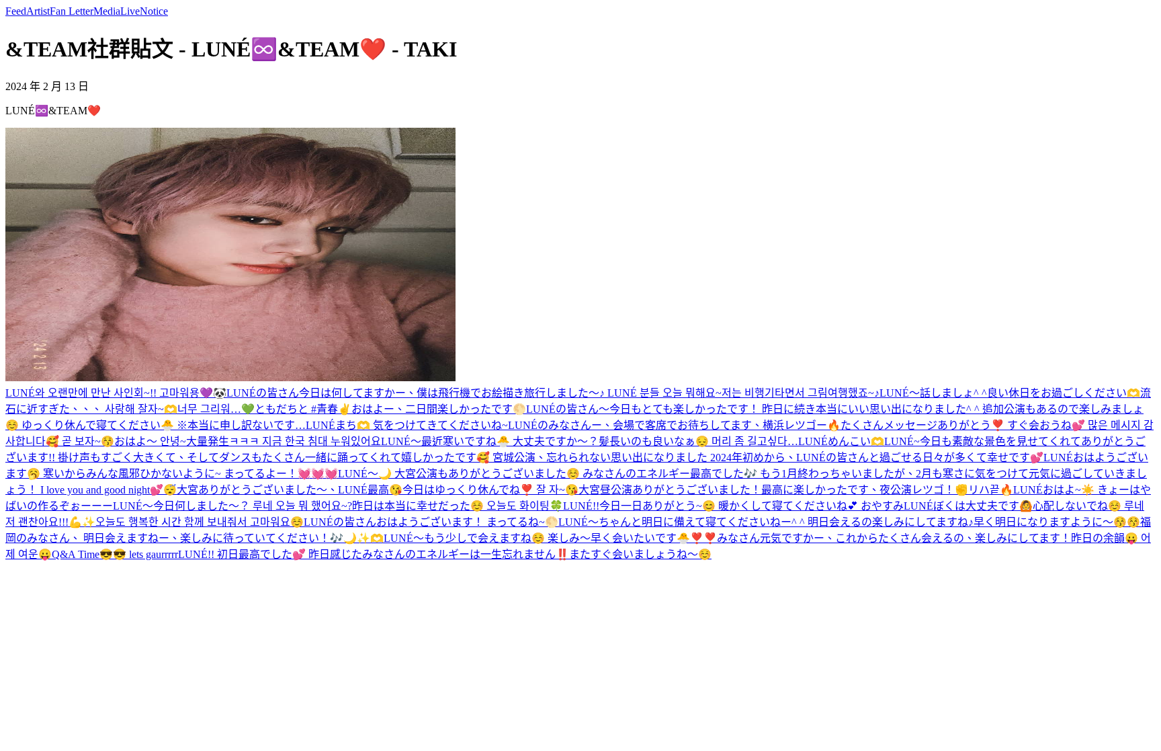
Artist (38, 11)
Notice (154, 11)
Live (130, 11)
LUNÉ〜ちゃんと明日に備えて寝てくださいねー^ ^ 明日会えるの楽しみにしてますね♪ (766, 522)
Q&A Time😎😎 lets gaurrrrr (115, 554)
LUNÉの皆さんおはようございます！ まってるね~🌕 (431, 522)
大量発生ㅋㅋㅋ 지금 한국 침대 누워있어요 (283, 441)
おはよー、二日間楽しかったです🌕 (438, 409)
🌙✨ (356, 538)
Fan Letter (71, 11)
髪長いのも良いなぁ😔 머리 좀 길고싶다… (698, 441)
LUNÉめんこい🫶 (841, 441)
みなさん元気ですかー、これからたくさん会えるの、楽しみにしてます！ (894, 538)
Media (106, 11)
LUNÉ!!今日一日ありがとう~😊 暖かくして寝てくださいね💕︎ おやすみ (733, 506)
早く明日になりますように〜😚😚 (1057, 522)
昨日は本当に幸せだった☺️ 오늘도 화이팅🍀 (457, 506)
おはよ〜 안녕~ (150, 441)
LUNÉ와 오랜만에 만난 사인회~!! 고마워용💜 (109, 393)
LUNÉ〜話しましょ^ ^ (933, 393)
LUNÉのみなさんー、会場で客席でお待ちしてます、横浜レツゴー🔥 (674, 425)
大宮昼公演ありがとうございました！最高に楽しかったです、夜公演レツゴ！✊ (773, 490)
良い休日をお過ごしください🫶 (1063, 393)
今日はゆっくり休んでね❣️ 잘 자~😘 (490, 490)
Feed (15, 11)
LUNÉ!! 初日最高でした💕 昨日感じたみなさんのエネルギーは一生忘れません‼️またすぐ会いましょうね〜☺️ (445, 554)
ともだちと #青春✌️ (303, 409)
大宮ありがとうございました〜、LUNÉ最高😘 (289, 490)
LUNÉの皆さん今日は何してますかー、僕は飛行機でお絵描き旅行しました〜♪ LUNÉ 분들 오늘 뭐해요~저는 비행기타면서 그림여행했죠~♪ (552, 393)
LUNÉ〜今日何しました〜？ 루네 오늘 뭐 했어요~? (232, 506)
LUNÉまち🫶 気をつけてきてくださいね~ (407, 425)
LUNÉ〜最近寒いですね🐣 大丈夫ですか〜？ (490, 441)
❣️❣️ (703, 538)
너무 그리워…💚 (216, 409)
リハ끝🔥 (990, 490)
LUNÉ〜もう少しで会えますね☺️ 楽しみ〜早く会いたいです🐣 (537, 538)
